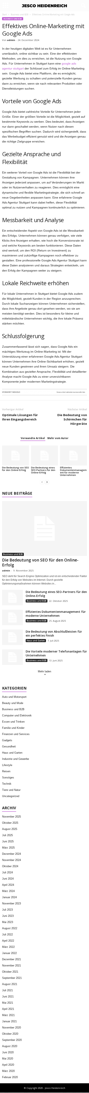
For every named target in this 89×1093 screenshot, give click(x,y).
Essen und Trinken (13, 721)
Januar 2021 (9, 1021)
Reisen (6, 771)
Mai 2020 (7, 1058)
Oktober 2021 (10, 971)
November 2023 (11, 903)
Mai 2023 (7, 922)
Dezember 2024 (11, 853)
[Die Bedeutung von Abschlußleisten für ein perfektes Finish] (12, 637)
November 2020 (11, 1027)
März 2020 (8, 1071)
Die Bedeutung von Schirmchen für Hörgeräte (72, 419)
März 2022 (8, 946)
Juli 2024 (7, 872)
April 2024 (8, 884)
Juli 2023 (7, 909)
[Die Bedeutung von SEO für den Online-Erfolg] (15, 455)
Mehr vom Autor (58, 438)
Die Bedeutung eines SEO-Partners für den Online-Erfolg (43, 470)
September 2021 (12, 977)
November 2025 (11, 816)
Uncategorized (10, 796)
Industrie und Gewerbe (15, 758)
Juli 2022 (7, 934)
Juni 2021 (8, 996)
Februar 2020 (10, 1077)
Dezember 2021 (11, 959)
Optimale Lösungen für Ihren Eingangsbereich (20, 417)
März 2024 (8, 891)
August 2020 (9, 1046)
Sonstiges (8, 777)
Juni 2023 (8, 915)
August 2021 (9, 984)
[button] (82, 5)
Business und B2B (19, 14)
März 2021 (8, 1015)
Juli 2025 (7, 835)
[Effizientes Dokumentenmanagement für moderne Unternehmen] (73, 455)
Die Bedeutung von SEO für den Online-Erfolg (15, 469)
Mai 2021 (7, 1002)
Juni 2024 (8, 878)
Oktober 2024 (10, 866)
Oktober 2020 (10, 1033)
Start (4, 14)
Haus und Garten (36, 640)
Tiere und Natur (11, 789)
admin (11, 40)
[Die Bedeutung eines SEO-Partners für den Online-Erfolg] (44, 455)
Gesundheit (9, 746)
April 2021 (8, 1008)
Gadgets (7, 740)
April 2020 (8, 1064)
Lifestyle (7, 765)
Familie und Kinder (13, 727)
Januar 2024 (9, 897)
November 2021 (11, 965)
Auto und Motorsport (14, 696)
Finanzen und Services (16, 734)
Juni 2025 (8, 841)
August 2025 (9, 829)
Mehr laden (44, 671)
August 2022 (9, 928)
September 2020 (12, 1040)
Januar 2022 (9, 953)
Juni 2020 (8, 1052)
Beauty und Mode (12, 703)
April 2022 (8, 940)
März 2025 (8, 847)
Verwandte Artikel (33, 438)
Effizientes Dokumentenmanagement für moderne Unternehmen (73, 471)
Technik (6, 783)
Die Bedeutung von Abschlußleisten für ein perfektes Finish (54, 633)
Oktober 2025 (10, 822)
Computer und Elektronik (17, 715)
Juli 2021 (7, 990)
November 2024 (11, 860)
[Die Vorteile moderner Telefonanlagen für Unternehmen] (12, 657)
